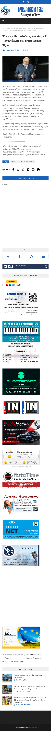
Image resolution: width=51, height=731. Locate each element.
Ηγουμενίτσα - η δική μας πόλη (13, 655)
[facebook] (23, 2)
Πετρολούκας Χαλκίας (20, 28)
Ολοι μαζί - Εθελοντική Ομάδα (13, 661)
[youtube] (43, 256)
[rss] (7, 256)
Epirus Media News (33, 655)
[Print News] (38, 170)
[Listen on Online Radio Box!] (46, 267)
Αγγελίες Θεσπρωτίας (34, 658)
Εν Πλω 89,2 (7, 658)
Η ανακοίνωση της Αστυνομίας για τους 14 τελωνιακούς (28, 676)
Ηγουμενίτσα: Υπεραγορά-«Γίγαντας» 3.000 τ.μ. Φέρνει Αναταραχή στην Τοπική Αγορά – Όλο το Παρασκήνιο (30, 699)
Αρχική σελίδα (7, 28)
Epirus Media (9, 50)
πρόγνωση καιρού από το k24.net (21, 466)
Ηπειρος (13, 162)
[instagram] (27, 2)
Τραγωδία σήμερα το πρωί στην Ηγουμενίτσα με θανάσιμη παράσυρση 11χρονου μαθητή (29, 687)
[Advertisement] (25, 596)
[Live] (5, 266)
